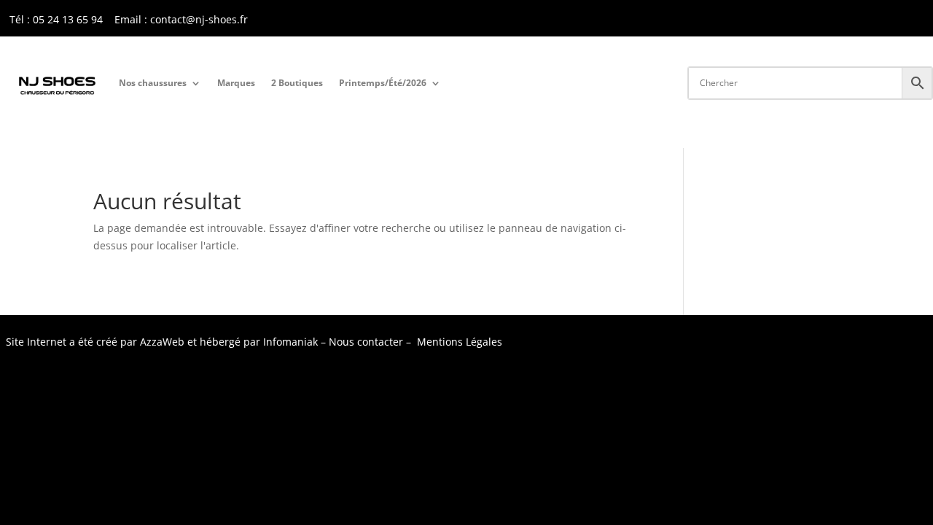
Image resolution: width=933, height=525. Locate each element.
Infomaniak (290, 342)
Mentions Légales (459, 342)
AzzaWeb (162, 342)
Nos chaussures (153, 83)
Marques (236, 83)
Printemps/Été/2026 (382, 83)
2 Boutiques (297, 83)
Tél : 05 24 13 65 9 (53, 19)
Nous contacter (366, 342)
